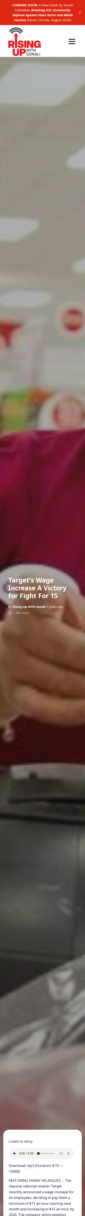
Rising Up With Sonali (29, 607)
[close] (79, 12)
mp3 (30, 1165)
